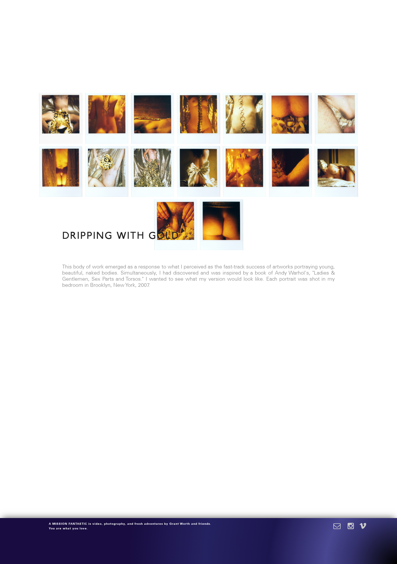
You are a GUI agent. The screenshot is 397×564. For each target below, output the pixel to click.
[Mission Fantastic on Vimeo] (363, 526)
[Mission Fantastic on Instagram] (352, 526)
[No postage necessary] (340, 526)
